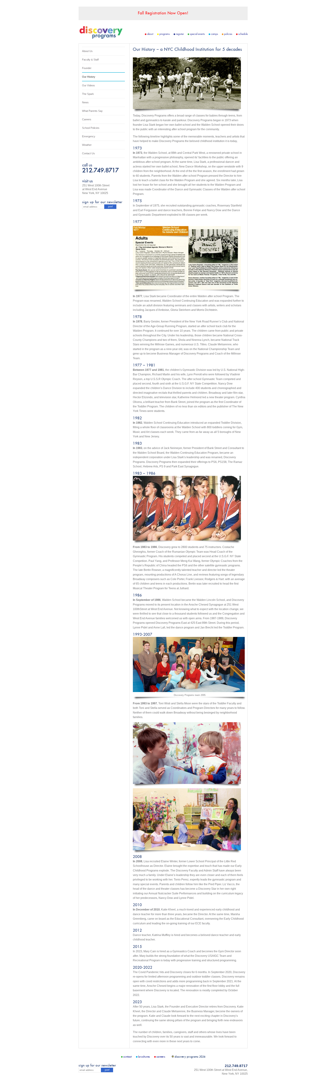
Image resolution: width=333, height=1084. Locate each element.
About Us (87, 51)
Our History (88, 76)
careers (160, 1056)
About (150, 34)
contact (127, 1056)
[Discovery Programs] (101, 37)
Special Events (197, 34)
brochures (144, 1056)
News (85, 102)
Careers (86, 119)
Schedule (243, 34)
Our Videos (88, 85)
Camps (214, 34)
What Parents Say (92, 110)
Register (180, 34)
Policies (228, 34)
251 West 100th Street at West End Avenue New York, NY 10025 (95, 189)
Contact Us (88, 153)
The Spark (88, 93)
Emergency (88, 136)
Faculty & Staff (90, 59)
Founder (86, 68)
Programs (164, 34)
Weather (87, 144)
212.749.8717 (100, 171)
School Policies (90, 127)
